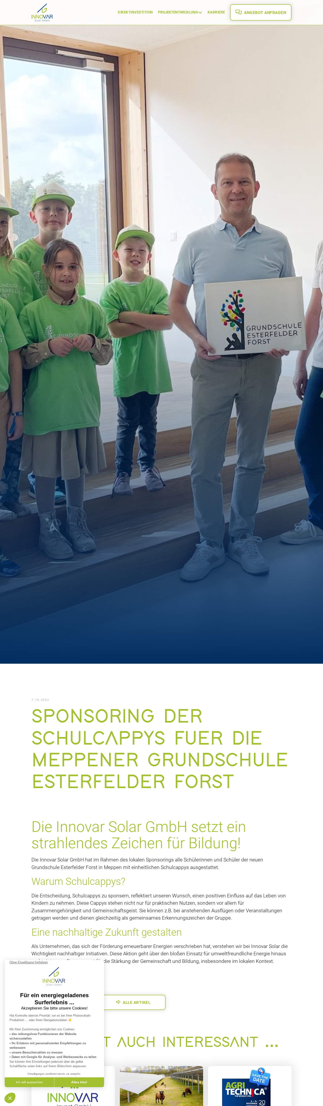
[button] (180, 12)
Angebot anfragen (261, 12)
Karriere (216, 12)
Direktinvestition (135, 12)
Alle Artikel (133, 1002)
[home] (42, 12)
